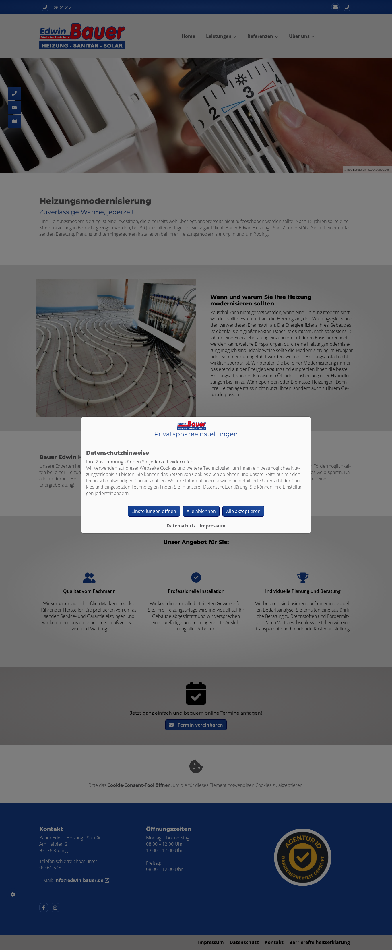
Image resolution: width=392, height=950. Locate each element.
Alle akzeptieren (243, 511)
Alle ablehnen (201, 511)
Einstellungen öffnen (153, 511)
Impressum (213, 526)
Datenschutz (181, 526)
